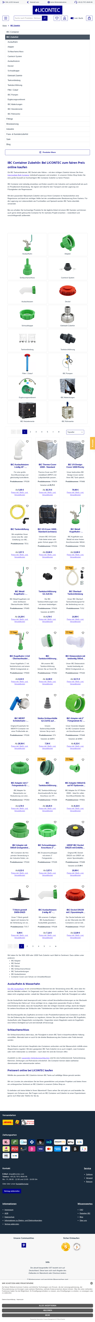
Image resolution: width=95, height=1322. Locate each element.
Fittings (9, 119)
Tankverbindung (14, 80)
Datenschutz (9, 1217)
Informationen (9, 1203)
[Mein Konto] (64, 18)
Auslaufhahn (13, 42)
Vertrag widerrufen (12, 1224)
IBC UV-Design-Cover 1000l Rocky (75, 465)
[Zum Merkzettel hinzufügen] (27, 441)
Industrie (10, 129)
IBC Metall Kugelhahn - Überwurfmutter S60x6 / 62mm (19, 592)
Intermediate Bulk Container (18, 175)
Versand (89, 1178)
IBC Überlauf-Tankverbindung (75, 592)
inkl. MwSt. (77, 18)
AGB (6, 1213)
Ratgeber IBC (85, 1213)
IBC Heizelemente (15, 109)
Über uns (83, 1220)
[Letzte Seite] (58, 432)
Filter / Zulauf (13, 90)
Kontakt (92, 443)
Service (87, 1168)
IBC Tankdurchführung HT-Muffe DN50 (47, 784)
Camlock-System (15, 56)
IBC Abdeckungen (15, 104)
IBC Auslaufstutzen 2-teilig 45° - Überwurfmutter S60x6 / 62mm (47, 911)
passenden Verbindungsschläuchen (36, 1058)
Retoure (89, 1182)
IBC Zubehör (12, 37)
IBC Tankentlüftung (20, 529)
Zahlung (89, 1174)
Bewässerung (12, 124)
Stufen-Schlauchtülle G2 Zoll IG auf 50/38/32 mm (47, 719)
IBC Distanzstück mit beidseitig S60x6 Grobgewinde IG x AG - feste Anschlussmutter (75, 657)
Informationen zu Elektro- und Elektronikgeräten (23, 1220)
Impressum (9, 1210)
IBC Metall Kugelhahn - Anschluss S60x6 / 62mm (75, 530)
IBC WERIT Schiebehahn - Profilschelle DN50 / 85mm (20, 719)
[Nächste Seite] (53, 432)
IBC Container (12, 32)
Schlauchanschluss (16, 51)
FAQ (81, 1210)
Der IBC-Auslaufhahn (16, 989)
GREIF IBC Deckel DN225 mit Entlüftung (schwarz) (75, 846)
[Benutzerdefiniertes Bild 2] (76, 1246)
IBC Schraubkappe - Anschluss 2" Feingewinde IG (47, 846)
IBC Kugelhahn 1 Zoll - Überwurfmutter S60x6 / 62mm (20, 657)
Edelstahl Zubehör (15, 75)
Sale (8, 139)
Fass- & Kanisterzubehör (17, 134)
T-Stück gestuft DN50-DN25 (20, 911)
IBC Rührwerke (14, 114)
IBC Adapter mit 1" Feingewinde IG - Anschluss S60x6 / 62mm (19, 784)
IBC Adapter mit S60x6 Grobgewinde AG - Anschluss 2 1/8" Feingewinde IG (19, 846)
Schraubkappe (13, 71)
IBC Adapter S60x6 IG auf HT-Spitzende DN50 (75, 784)
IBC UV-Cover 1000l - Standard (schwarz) (47, 530)
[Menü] (5, 18)
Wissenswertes (85, 1203)
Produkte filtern (49, 152)
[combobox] (28, 18)
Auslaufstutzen (14, 61)
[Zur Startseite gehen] (47, 10)
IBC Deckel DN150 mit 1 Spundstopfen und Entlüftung (75, 911)
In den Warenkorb (75, 494)
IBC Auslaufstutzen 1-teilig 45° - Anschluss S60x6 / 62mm (20, 465)
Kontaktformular (22, 1184)
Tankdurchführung (15, 85)
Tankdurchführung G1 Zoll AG (47, 592)
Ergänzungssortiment (16, 99)
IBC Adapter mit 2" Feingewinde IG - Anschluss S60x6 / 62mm (75, 719)
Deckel (10, 66)
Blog (8, 144)
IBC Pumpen (13, 95)
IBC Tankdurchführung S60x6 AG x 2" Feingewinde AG (47, 657)
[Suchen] (45, 18)
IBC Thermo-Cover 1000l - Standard (47, 465)
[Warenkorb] (89, 18)
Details (20, 494)
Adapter (11, 47)
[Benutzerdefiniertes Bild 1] (65, 1246)
